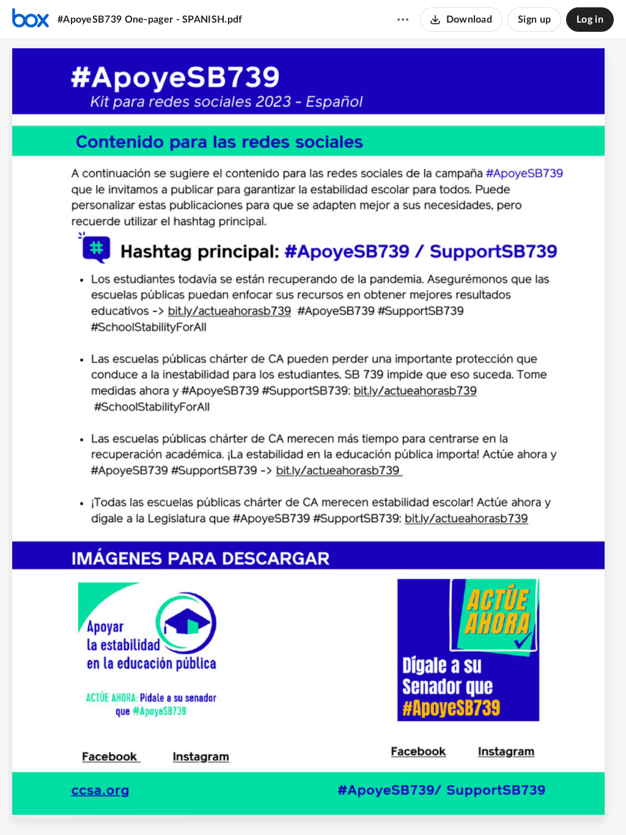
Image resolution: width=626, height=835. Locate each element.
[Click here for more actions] (403, 19)
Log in (589, 19)
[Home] (30, 19)
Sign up (534, 19)
